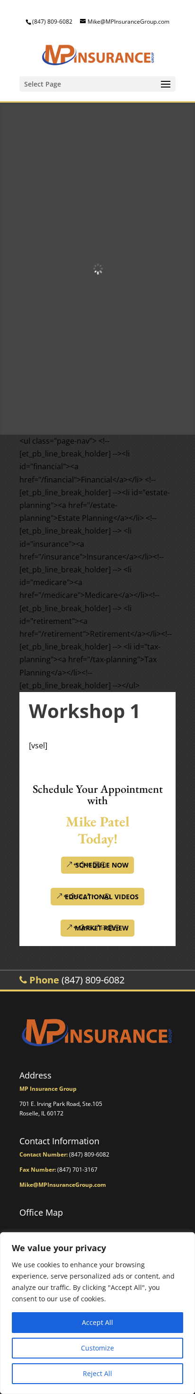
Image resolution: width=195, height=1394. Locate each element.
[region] (97, 1313)
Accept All (97, 1322)
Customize (97, 1347)
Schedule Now (102, 864)
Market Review (102, 927)
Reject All (97, 1373)
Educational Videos (102, 896)
